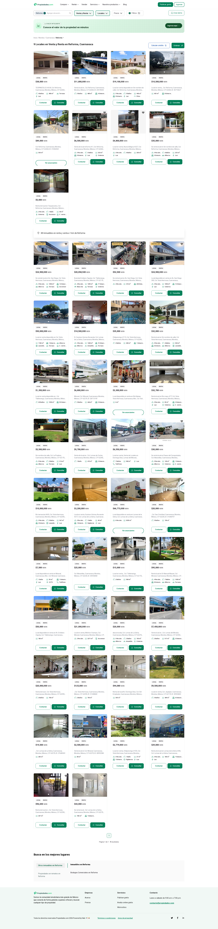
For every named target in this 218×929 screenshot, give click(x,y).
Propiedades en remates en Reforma (49, 875)
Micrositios (121, 907)
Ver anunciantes (51, 163)
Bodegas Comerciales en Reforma (84, 872)
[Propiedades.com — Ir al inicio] (43, 4)
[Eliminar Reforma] (44, 13)
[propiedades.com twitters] (170, 918)
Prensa (87, 902)
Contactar (43, 103)
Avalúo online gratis (125, 902)
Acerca (87, 898)
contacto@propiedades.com (162, 903)
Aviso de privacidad (125, 918)
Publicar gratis (165, 4)
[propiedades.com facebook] (176, 918)
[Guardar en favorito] (66, 53)
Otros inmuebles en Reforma (50, 865)
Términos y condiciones (107, 918)
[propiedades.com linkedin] (181, 918)
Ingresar (179, 4)
